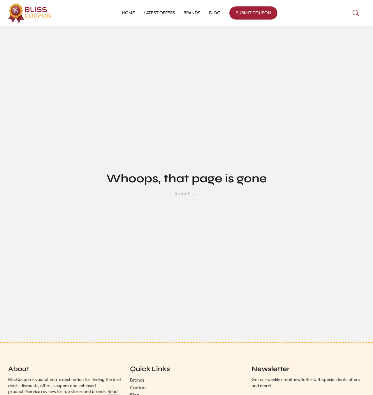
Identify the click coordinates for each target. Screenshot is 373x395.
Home (128, 12)
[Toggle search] (356, 13)
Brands (192, 12)
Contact (138, 387)
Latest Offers (159, 12)
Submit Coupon (253, 12)
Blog (215, 12)
